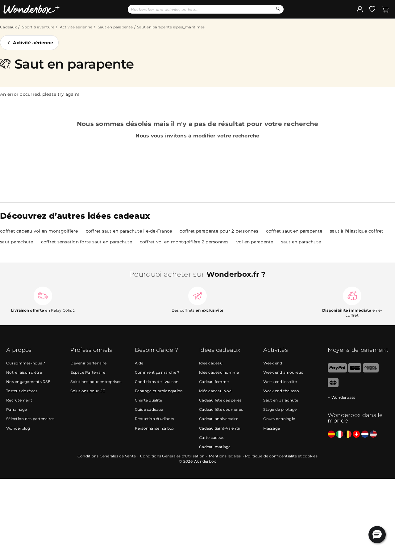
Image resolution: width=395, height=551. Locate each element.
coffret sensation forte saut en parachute (86, 242)
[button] (377, 534)
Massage (271, 428)
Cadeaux (8, 27)
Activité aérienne (76, 27)
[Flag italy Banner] (339, 434)
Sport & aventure (38, 27)
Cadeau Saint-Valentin (220, 428)
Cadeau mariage (215, 446)
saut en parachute (301, 242)
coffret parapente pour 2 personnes (219, 231)
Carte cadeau (212, 437)
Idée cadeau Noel (215, 391)
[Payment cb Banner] (354, 371)
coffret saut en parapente (294, 231)
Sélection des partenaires (30, 418)
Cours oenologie (279, 418)
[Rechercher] (278, 9)
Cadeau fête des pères (220, 400)
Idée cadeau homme (219, 372)
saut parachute (16, 242)
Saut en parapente (115, 27)
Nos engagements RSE (28, 381)
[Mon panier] (385, 9)
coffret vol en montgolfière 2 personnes (184, 242)
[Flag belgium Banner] (347, 434)
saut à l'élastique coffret (357, 231)
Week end (272, 363)
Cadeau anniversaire (218, 418)
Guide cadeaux (149, 409)
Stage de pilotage (280, 409)
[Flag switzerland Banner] (356, 434)
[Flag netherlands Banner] (364, 434)
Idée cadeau (210, 363)
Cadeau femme (214, 381)
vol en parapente (254, 242)
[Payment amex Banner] (371, 371)
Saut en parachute (280, 400)
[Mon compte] (360, 9)
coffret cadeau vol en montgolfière (39, 231)
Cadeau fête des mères (221, 409)
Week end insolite (280, 381)
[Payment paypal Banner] (337, 371)
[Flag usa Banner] (373, 434)
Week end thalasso (281, 391)
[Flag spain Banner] (331, 434)
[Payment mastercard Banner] (333, 386)
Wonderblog (18, 428)
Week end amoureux (283, 372)
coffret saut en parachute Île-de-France (129, 231)
